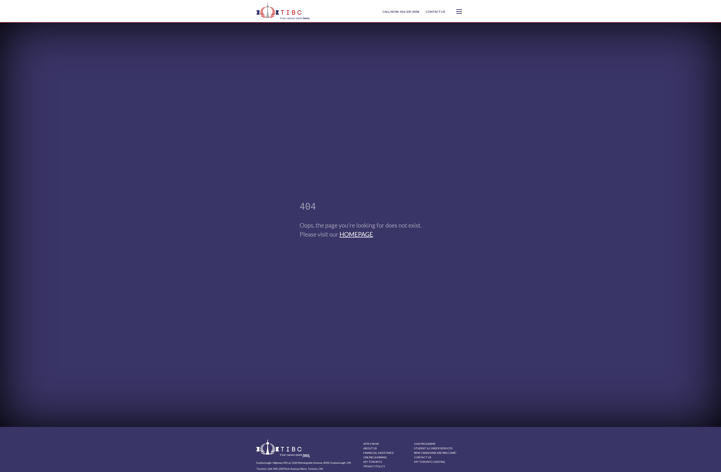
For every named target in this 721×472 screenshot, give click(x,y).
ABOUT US (370, 448)
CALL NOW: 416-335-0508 (401, 11)
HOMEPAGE (356, 234)
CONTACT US (435, 11)
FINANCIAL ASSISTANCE (378, 452)
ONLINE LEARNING (375, 457)
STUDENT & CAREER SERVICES (433, 448)
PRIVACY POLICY (374, 466)
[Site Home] (283, 448)
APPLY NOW (371, 443)
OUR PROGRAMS (424, 443)
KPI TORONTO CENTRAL (429, 461)
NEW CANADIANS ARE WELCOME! (435, 452)
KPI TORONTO (372, 461)
